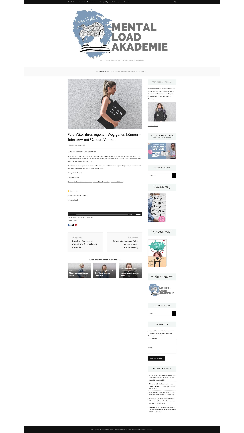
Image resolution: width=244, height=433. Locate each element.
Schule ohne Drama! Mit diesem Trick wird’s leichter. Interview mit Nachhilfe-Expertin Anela (162, 378)
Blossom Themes (126, 429)
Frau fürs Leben (91, 2)
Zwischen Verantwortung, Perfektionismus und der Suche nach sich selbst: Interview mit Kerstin (162, 409)
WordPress (143, 429)
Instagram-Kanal (73, 200)
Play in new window (79, 217)
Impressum (119, 2)
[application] (105, 214)
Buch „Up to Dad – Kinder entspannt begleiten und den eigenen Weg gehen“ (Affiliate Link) (96, 182)
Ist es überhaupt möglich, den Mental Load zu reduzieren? (104, 273)
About (113, 2)
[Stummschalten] (134, 214)
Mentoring (101, 2)
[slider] (138, 214)
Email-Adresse (152, 338)
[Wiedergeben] (70, 214)
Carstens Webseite (73, 177)
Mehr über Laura (153, 126)
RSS (75, 220)
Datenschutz (127, 2)
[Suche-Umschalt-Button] (175, 2)
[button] (69, 225)
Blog (106, 2)
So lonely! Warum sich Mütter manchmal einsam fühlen (78, 273)
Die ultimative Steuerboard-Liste (76, 2)
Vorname (150, 348)
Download (90, 217)
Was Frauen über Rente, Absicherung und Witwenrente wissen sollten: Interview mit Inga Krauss (161, 401)
